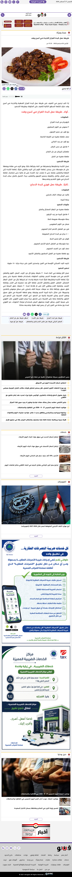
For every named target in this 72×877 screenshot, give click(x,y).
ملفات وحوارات (56, 864)
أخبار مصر (64, 855)
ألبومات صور (13, 859)
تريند (5, 859)
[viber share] (24, 314)
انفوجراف (66, 864)
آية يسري (65, 88)
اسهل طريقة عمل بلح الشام (19, 318)
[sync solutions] (49, 874)
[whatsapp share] (8, 88)
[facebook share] (15, 88)
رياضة (50, 855)
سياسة (56, 855)
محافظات (18, 855)
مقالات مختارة (57, 859)
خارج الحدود (8, 855)
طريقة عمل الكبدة (38, 318)
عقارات (47, 859)
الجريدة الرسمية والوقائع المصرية (24, 864)
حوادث (25, 855)
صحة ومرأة (39, 859)
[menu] (69, 15)
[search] (2, 15)
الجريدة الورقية (37, 1)
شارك (21, 88)
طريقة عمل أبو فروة (16, 321)
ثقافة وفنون (34, 855)
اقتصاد (43, 855)
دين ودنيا (30, 859)
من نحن (47, 869)
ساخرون (22, 859)
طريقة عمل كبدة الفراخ (54, 318)
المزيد (36, 476)
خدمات (66, 859)
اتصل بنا (39, 869)
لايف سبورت (7, 864)
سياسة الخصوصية (28, 869)
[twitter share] (12, 88)
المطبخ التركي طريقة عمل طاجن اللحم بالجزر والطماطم (44, 321)
